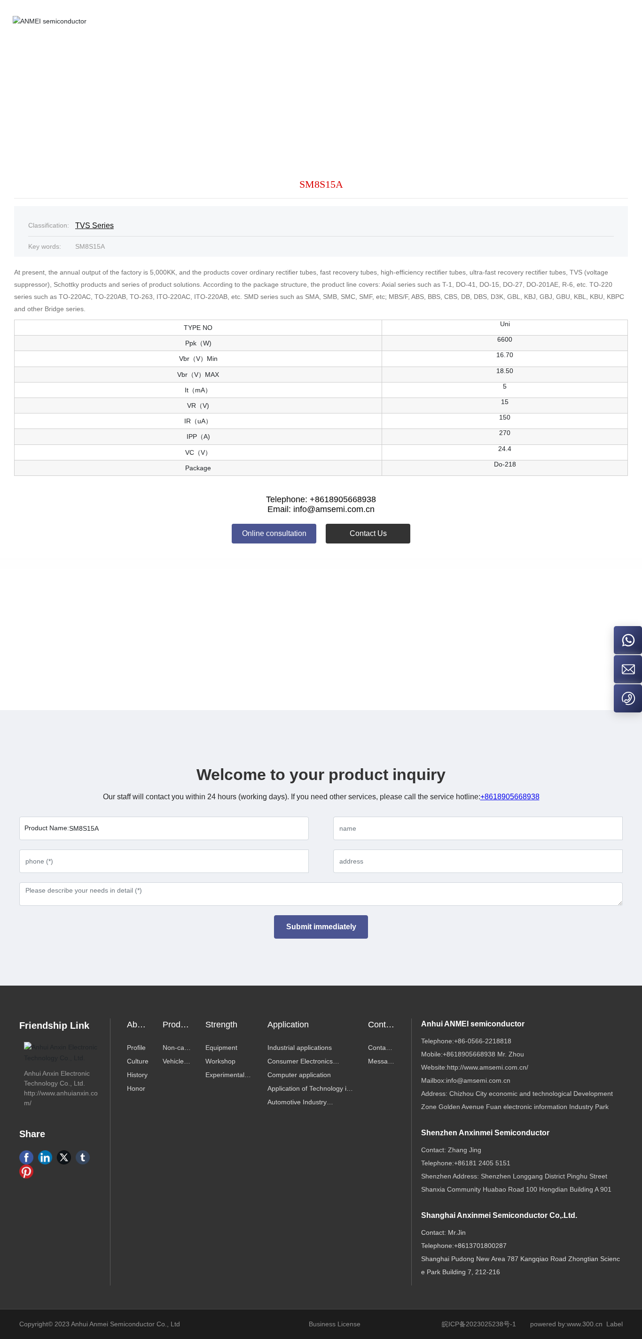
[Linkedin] (45, 1157)
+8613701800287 (480, 1245)
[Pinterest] (26, 1171)
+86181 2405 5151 (482, 1163)
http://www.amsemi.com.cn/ (487, 1067)
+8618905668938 (510, 797)
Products (351, 90)
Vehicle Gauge (182, 638)
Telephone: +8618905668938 (321, 499)
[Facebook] (26, 1157)
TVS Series (443, 90)
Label (614, 1324)
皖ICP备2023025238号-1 (479, 1324)
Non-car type (395, 90)
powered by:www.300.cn (566, 1324)
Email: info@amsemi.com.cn (321, 509)
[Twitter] (64, 1157)
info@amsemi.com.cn (478, 1080)
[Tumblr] (83, 1157)
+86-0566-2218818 (482, 1041)
